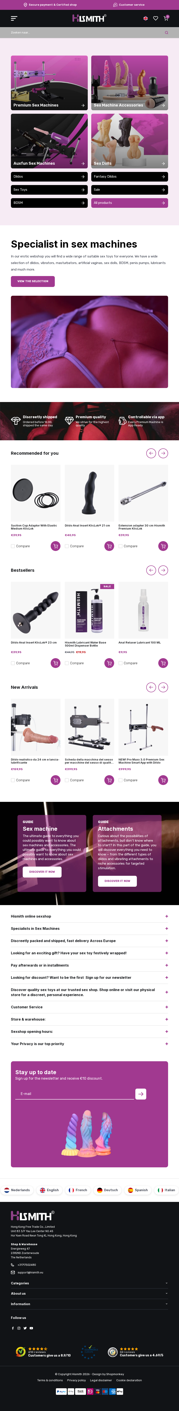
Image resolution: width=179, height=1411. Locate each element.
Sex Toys (20, 190)
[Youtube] (31, 1328)
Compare (23, 546)
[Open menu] (14, 18)
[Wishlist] (155, 18)
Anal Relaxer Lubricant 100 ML (140, 642)
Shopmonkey (115, 1374)
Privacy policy (76, 1380)
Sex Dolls (103, 163)
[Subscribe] (140, 1094)
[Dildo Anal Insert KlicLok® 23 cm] (35, 610)
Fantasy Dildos (105, 176)
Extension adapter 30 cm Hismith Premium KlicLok (142, 527)
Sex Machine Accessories (118, 105)
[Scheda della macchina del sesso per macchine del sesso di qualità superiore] (89, 727)
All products (103, 203)
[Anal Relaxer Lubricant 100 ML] (143, 610)
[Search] (166, 32)
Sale (97, 190)
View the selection (32, 281)
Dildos (18, 176)
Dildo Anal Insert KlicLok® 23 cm (34, 642)
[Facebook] (13, 1328)
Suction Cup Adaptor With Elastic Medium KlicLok (34, 527)
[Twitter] (25, 1328)
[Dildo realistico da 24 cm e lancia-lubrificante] (35, 727)
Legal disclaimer (101, 1380)
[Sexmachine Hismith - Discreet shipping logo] (89, 21)
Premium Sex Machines (36, 105)
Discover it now (42, 871)
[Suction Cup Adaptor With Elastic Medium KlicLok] (35, 493)
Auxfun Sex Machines (34, 163)
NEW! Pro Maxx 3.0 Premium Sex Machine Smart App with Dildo (141, 761)
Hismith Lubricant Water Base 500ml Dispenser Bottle (85, 644)
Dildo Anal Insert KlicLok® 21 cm (87, 525)
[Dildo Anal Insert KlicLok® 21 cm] (89, 493)
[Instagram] (19, 1328)
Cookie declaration (129, 1380)
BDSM (18, 203)
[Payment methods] (61, 1392)
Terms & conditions (50, 1380)
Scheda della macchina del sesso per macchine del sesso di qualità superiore (89, 761)
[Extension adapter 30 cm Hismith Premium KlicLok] (143, 493)
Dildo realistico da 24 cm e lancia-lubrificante (35, 761)
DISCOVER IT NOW (117, 881)
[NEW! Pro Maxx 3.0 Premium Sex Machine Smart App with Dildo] (143, 727)
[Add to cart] (55, 546)
